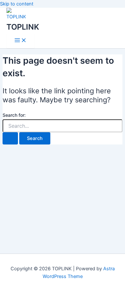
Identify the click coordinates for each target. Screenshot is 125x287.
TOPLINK (22, 27)
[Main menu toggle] (20, 40)
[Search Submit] (10, 138)
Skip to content (16, 4)
